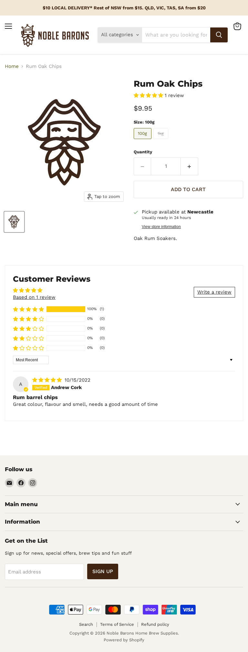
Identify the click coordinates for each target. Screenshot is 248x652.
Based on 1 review (34, 297)
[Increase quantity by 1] (189, 166)
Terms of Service (117, 624)
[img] (47, 380)
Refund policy (155, 624)
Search (86, 624)
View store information (161, 226)
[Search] (219, 34)
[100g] (143, 141)
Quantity (143, 151)
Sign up (102, 571)
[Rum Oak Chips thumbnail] (14, 222)
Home (12, 66)
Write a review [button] (214, 292)
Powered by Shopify (124, 639)
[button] (149, 95)
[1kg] (161, 141)
